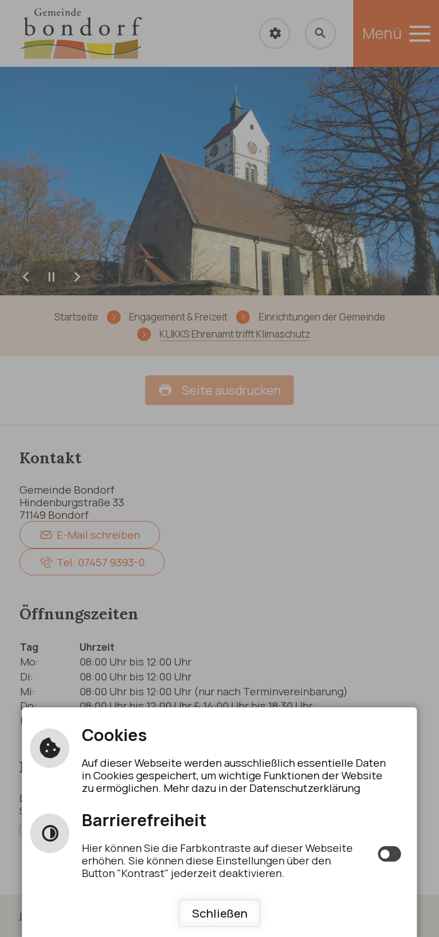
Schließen (220, 913)
